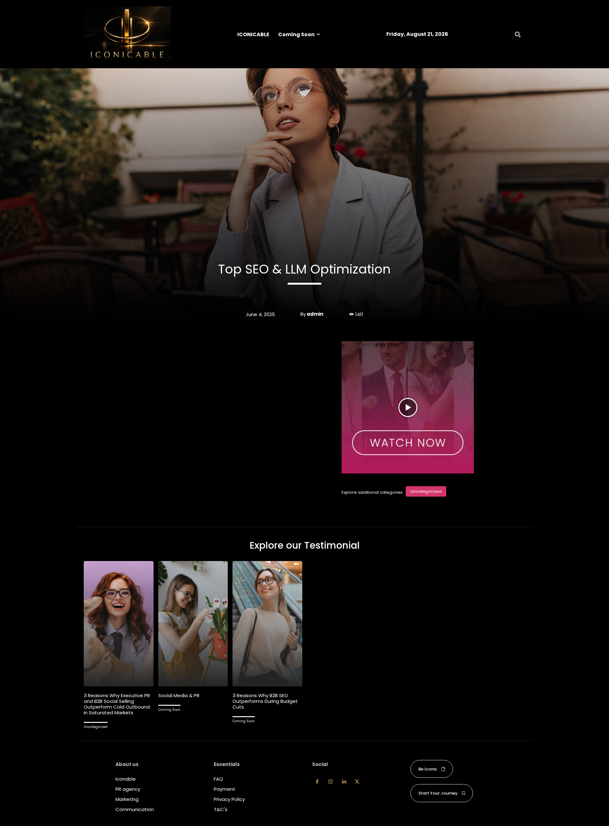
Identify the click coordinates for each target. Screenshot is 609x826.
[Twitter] (357, 782)
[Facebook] (317, 782)
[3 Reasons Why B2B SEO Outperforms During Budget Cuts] (267, 623)
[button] (517, 34)
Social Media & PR (179, 695)
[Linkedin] (344, 782)
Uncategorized (426, 491)
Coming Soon (169, 709)
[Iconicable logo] (127, 34)
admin (315, 314)
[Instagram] (330, 782)
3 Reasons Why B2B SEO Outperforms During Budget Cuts (265, 701)
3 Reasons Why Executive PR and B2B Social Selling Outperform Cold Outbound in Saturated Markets (117, 704)
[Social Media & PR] (193, 623)
